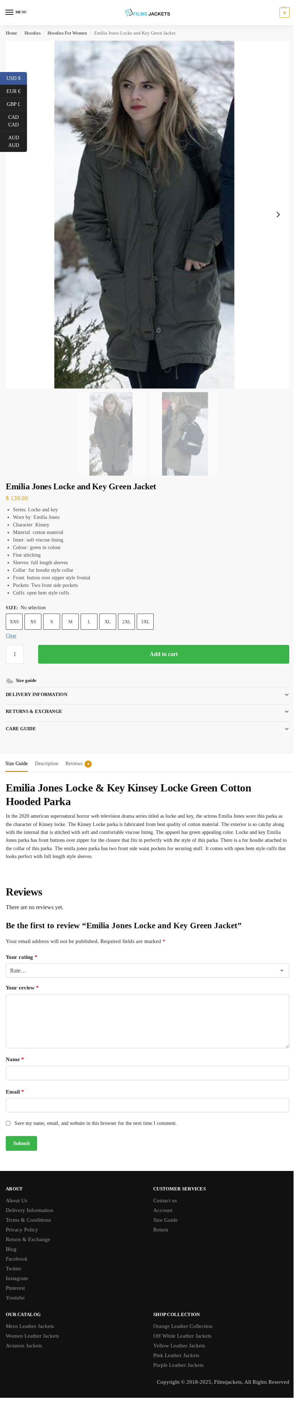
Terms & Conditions (28, 1212)
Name (15, 1051)
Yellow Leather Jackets (177, 1337)
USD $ (16, 78)
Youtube (15, 1289)
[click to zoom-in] (147, 214)
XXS (14, 621)
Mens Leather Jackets (30, 1318)
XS (33, 621)
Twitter (13, 1260)
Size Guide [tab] (16, 755)
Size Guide (163, 1212)
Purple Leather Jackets (176, 1357)
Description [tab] (46, 755)
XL (108, 621)
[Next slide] (278, 214)
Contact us (162, 1192)
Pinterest (15, 1280)
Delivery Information (36, 686)
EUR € (16, 90)
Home (11, 33)
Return (158, 1221)
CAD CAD (17, 121)
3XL (145, 621)
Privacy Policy (22, 1221)
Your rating (21, 949)
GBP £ (17, 103)
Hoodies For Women (67, 33)
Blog (11, 1241)
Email (15, 1083)
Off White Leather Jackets (180, 1327)
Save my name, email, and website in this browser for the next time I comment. (95, 1115)
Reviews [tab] (77, 755)
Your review (22, 979)
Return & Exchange (28, 1231)
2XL (126, 621)
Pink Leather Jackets (174, 1347)
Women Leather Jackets (32, 1327)
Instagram (17, 1270)
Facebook (17, 1250)
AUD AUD (17, 141)
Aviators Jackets (24, 1337)
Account (160, 1202)
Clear (11, 635)
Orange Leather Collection (180, 1318)
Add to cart (164, 654)
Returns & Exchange (34, 703)
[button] (284, 13)
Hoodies (32, 33)
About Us (16, 1192)
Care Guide (21, 720)
